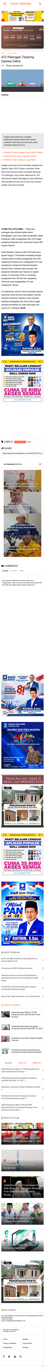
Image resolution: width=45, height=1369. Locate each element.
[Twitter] (9, 1356)
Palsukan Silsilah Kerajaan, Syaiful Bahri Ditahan (23, 152)
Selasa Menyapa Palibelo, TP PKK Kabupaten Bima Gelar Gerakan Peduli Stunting (26, 1014)
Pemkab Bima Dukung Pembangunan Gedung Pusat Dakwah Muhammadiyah (19, 1218)
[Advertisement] (19, 115)
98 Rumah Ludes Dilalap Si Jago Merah (19, 160)
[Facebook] (3, 1356)
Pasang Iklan (7, 1347)
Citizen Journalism (9, 1343)
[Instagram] (21, 1356)
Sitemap (25, 1347)
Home (3, 53)
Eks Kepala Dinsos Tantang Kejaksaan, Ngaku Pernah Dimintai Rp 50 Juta (22, 549)
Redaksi (25, 1339)
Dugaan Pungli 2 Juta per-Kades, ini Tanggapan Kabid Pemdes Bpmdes (21, 485)
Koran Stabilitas (21, 3)
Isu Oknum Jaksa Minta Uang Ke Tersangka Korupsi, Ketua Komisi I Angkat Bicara (21, 527)
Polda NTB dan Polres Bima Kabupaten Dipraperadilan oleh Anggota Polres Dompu (19, 505)
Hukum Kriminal (12, 53)
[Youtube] (15, 1356)
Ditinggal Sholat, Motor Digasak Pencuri (19, 156)
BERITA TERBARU (11, 1005)
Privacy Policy (27, 1343)
